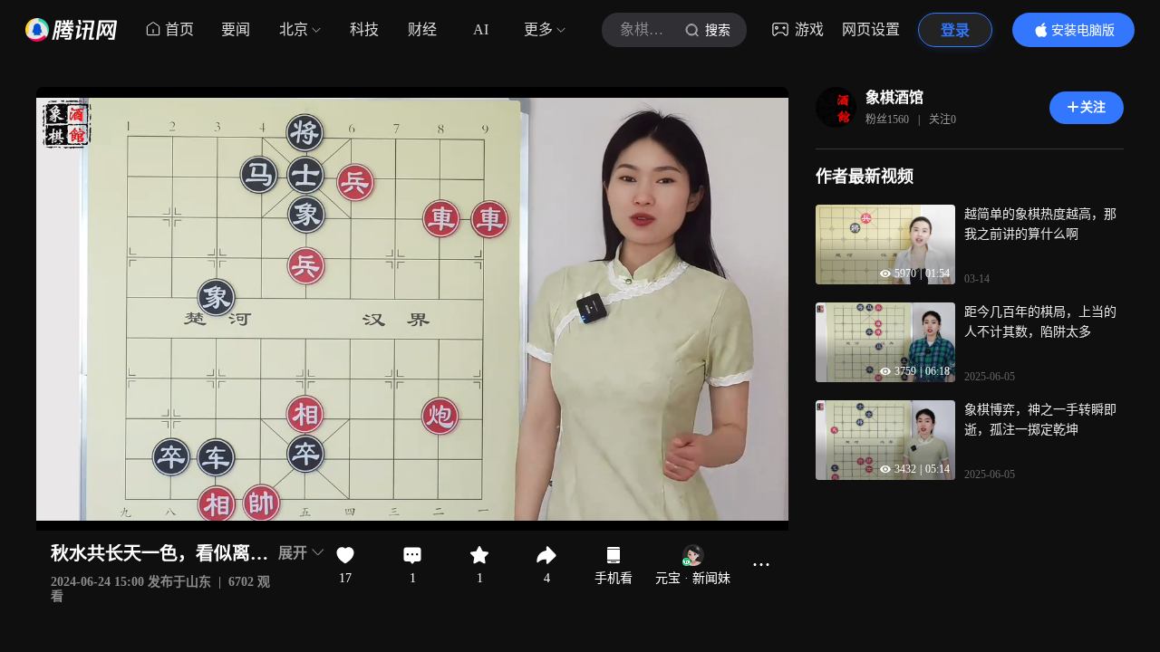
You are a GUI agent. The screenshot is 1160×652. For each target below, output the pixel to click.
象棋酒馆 (894, 97)
